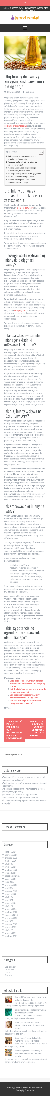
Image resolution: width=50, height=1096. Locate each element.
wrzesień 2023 (11, 915)
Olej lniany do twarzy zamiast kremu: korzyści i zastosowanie (22, 157)
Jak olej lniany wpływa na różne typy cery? (24, 174)
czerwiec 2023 (11, 918)
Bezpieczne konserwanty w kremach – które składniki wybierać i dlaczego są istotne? (27, 684)
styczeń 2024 (11, 909)
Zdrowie (8, 975)
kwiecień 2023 (11, 924)
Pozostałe (9, 970)
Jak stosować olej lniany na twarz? (21, 177)
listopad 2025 (11, 873)
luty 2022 (9, 930)
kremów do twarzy (25, 208)
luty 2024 (9, 906)
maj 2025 (9, 888)
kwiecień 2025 (11, 891)
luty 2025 (9, 897)
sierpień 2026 (11, 852)
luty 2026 (9, 864)
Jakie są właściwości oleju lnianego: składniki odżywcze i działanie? (22, 169)
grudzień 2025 (11, 870)
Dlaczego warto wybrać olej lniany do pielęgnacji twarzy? (22, 163)
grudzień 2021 (11, 936)
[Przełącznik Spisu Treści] (40, 152)
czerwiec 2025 (11, 885)
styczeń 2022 (11, 933)
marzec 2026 (10, 861)
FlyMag (19, 1090)
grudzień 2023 (11, 912)
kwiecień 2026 (11, 858)
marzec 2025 (10, 894)
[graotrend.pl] (25, 17)
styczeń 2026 (11, 867)
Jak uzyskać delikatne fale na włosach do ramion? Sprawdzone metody (29, 1025)
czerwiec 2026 (11, 855)
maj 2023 (9, 921)
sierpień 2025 (11, 879)
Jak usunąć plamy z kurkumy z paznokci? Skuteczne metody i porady (28, 1053)
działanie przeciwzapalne (15, 126)
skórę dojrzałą (20, 310)
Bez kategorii (10, 967)
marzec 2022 (10, 927)
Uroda (8, 708)
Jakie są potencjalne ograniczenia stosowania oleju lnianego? (21, 181)
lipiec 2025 (9, 882)
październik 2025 (12, 876)
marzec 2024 (10, 903)
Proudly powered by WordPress (21, 1087)
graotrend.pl (29, 92)
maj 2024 (9, 900)
